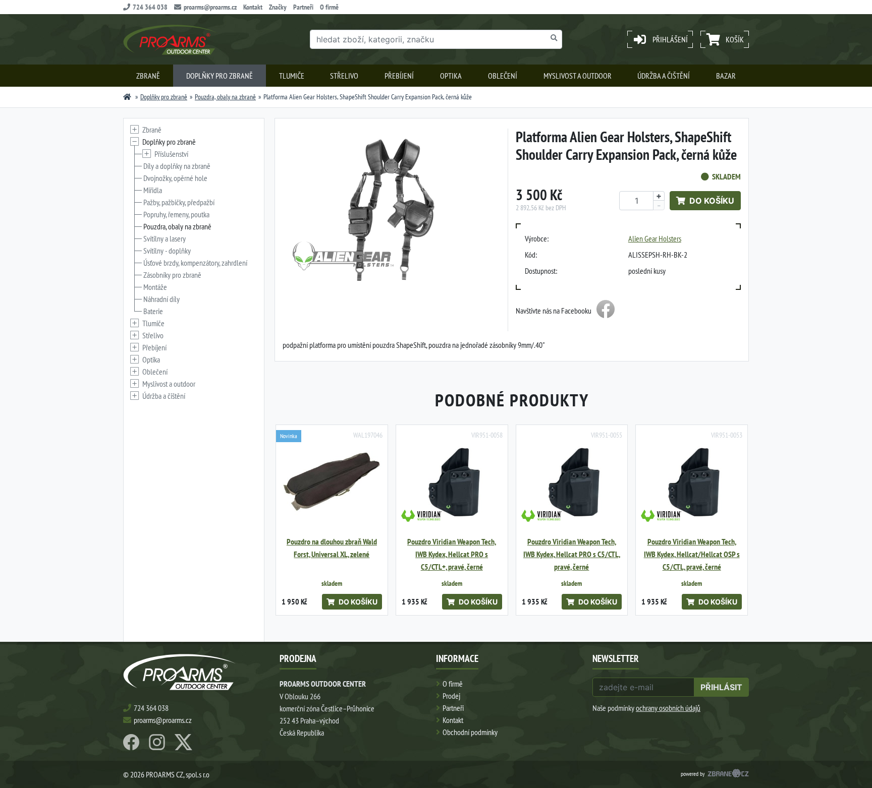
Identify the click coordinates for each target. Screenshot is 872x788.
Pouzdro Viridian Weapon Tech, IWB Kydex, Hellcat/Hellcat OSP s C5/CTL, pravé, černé (692, 554)
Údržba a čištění (663, 76)
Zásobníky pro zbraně (172, 275)
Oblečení (502, 76)
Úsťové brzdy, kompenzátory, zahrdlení (195, 263)
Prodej (451, 696)
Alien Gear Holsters (654, 238)
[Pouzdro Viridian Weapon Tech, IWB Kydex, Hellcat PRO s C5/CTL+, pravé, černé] (452, 481)
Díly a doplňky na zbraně (176, 166)
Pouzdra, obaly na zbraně (225, 96)
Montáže (155, 287)
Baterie (153, 311)
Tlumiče (291, 76)
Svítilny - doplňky (167, 251)
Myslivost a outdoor (577, 76)
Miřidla (152, 190)
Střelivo (344, 76)
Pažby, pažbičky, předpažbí (178, 202)
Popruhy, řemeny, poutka (176, 214)
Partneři (303, 7)
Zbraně (148, 76)
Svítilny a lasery (164, 238)
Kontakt (252, 7)
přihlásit (721, 687)
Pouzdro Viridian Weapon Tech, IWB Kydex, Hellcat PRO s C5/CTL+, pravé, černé (451, 554)
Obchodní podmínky (470, 732)
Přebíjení (399, 76)
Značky (278, 7)
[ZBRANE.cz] (728, 774)
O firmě (329, 7)
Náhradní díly (161, 299)
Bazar (726, 76)
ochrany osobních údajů (668, 708)
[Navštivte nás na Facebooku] (605, 310)
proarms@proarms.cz (210, 7)
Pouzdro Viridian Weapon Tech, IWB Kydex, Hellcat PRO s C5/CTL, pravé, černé (571, 554)
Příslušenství (171, 154)
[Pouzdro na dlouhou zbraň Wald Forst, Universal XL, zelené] (332, 481)
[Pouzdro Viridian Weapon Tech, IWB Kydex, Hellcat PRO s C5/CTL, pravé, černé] (572, 481)
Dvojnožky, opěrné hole (175, 178)
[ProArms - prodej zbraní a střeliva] (127, 96)
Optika (451, 76)
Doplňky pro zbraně (219, 76)
